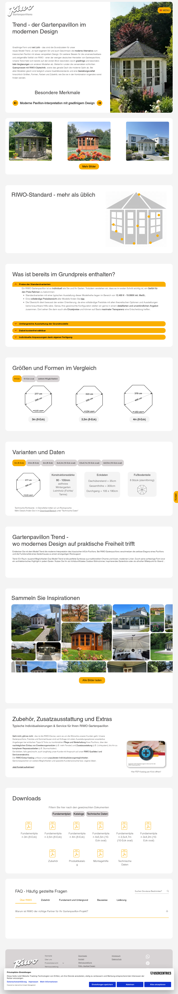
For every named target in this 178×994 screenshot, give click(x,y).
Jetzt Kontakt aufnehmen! (23, 767)
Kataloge (79, 813)
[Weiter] (100, 103)
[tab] (17, 378)
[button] (38, 419)
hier (82, 298)
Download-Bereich (48, 510)
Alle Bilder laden (92, 680)
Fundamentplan (62, 813)
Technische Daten (97, 813)
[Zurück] (15, 103)
